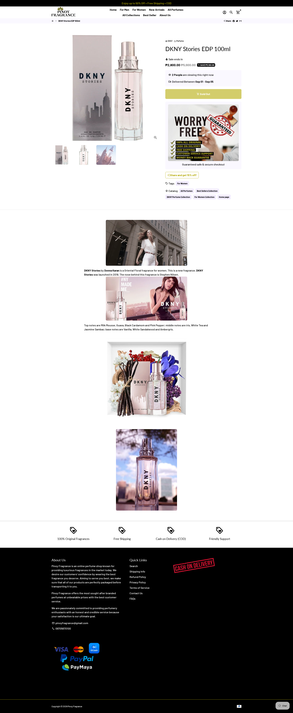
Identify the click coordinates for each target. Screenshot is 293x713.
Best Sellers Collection (207, 191)
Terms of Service (140, 587)
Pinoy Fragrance (75, 706)
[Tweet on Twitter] (237, 21)
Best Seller (149, 15)
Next (155, 88)
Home (113, 9)
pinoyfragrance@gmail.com (70, 623)
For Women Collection (204, 197)
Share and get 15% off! (182, 175)
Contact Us (136, 593)
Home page (224, 197)
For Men (124, 9)
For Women (139, 9)
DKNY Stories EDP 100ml (69, 21)
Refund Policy (138, 576)
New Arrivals (156, 9)
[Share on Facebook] (234, 21)
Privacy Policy (138, 582)
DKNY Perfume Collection (178, 197)
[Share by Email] (240, 21)
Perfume (179, 41)
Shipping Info (137, 571)
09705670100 (61, 628)
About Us (165, 15)
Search (134, 566)
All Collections (131, 15)
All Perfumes (175, 9)
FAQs (132, 598)
